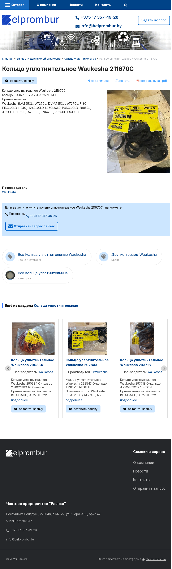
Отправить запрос (149, 488)
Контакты (103, 5)
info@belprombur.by (100, 25)
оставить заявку (22, 80)
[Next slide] (164, 368)
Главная (7, 58)
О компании (46, 5)
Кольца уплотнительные (80, 58)
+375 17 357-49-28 (99, 17)
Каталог (17, 5)
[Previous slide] (8, 368)
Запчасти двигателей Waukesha (39, 58)
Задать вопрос (154, 20)
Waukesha (9, 192)
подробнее (19, 400)
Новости (76, 5)
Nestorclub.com (156, 559)
